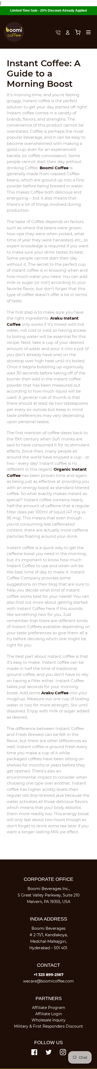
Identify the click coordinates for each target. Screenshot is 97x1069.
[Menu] (88, 32)
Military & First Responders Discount (48, 1026)
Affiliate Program (48, 1007)
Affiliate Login (48, 1013)
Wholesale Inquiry (48, 1020)
